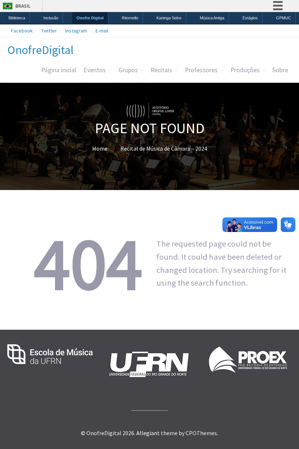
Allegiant (148, 433)
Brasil (23, 6)
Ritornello (130, 18)
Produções (245, 70)
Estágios (250, 18)
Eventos (95, 70)
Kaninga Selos (169, 18)
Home (100, 148)
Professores (201, 70)
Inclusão (50, 18)
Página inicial (58, 70)
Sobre (280, 70)
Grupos (128, 70)
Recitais (161, 70)
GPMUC (283, 18)
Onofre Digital (90, 18)
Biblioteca (16, 18)
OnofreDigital (40, 50)
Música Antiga (212, 18)
